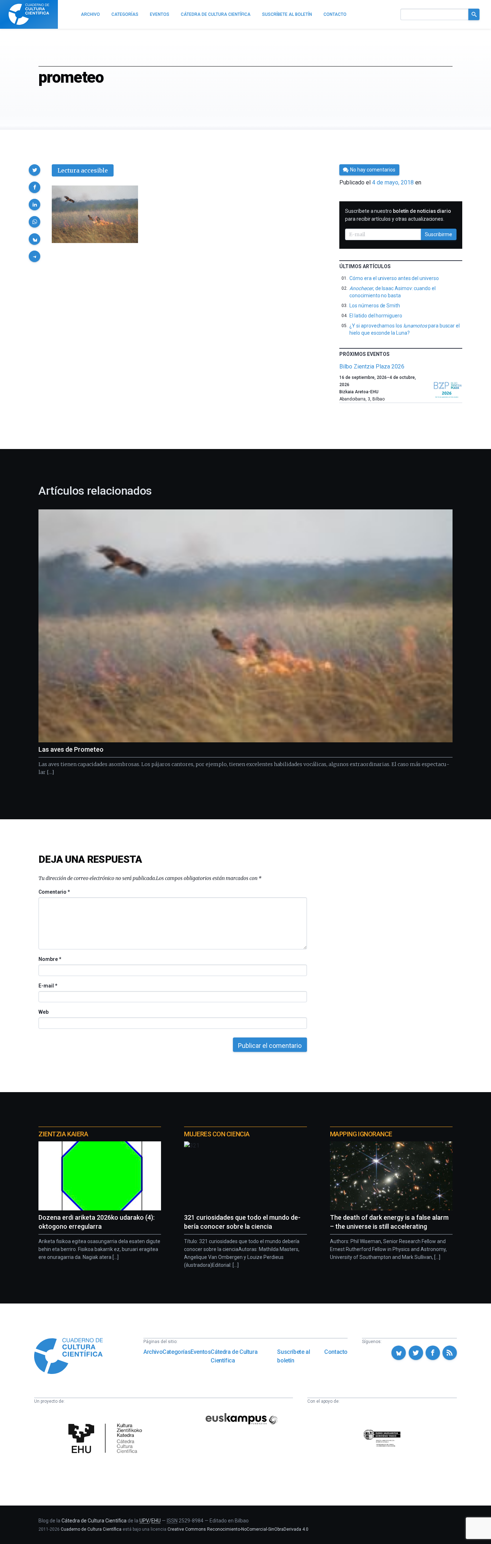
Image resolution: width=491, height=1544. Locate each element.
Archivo (152, 1351)
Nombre (49, 959)
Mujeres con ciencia (216, 1134)
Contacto (336, 1351)
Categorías (176, 1351)
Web (43, 1012)
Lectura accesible (83, 170)
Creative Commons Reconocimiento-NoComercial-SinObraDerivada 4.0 (238, 1529)
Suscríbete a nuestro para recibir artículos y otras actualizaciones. (398, 215)
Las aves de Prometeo (71, 749)
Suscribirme (438, 234)
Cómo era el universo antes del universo (394, 278)
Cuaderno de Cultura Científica (91, 1529)
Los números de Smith (374, 305)
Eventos (201, 1351)
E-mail (47, 986)
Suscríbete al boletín (293, 1356)
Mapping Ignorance (361, 1134)
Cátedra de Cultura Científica (234, 1356)
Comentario (54, 892)
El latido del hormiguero (375, 316)
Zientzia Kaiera (63, 1134)
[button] (34, 170)
